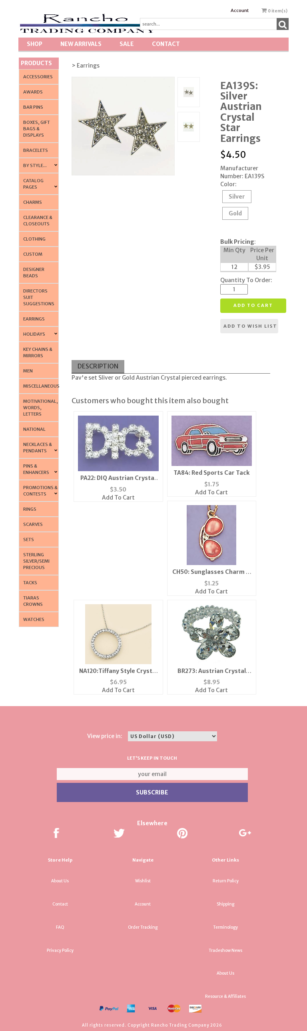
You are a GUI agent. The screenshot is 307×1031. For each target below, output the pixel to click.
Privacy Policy (60, 950)
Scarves (33, 524)
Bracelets (35, 150)
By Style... (35, 165)
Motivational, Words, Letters (40, 407)
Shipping (225, 904)
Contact (166, 44)
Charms (32, 202)
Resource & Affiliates (225, 996)
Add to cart (253, 305)
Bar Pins (33, 107)
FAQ (60, 927)
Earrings (34, 319)
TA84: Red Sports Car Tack (211, 472)
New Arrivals (81, 44)
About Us (60, 881)
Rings (29, 509)
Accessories (38, 77)
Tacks (30, 582)
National (34, 429)
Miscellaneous (41, 386)
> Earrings (86, 65)
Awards (33, 92)
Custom (32, 254)
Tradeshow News (225, 950)
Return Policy (226, 881)
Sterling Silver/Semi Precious (36, 561)
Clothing (34, 239)
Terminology (225, 927)
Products (36, 63)
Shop (34, 44)
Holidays (34, 334)
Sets (28, 539)
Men (28, 371)
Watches (33, 619)
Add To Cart (118, 497)
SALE (127, 44)
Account (240, 10)
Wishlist (143, 881)
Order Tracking (142, 927)
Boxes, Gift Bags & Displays (36, 128)
